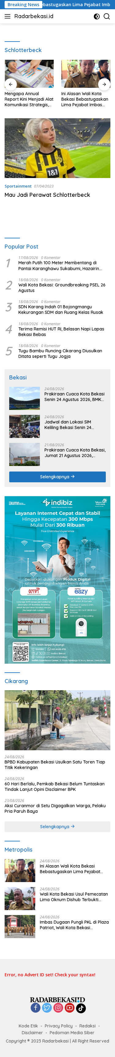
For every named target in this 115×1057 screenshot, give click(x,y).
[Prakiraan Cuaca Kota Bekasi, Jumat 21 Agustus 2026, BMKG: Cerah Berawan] (24, 454)
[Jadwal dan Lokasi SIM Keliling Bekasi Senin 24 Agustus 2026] (24, 426)
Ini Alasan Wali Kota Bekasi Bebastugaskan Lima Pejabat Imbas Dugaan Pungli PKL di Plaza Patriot (84, 99)
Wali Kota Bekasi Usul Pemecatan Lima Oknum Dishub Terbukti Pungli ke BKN (74, 896)
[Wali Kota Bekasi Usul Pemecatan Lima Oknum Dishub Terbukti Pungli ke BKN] (20, 898)
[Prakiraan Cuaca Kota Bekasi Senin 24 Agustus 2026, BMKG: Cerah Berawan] (24, 398)
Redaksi (87, 1026)
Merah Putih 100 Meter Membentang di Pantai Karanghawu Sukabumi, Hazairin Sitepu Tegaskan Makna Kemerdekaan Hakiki (58, 265)
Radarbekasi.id (33, 16)
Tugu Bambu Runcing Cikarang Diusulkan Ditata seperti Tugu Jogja (60, 353)
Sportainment (18, 186)
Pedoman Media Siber (72, 1032)
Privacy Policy (59, 1026)
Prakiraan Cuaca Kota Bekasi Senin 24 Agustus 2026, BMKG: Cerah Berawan (74, 396)
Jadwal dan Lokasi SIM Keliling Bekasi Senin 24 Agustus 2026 (67, 424)
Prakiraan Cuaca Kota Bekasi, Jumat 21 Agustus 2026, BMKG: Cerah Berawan (74, 452)
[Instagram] (58, 1008)
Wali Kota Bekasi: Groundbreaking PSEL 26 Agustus (61, 287)
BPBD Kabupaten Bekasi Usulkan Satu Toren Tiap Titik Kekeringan (55, 764)
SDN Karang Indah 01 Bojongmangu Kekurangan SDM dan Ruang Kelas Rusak (60, 309)
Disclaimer (32, 1032)
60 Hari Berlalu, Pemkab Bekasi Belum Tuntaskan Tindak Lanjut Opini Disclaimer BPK (55, 786)
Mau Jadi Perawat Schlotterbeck (47, 194)
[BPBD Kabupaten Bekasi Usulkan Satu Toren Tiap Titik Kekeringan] (57, 720)
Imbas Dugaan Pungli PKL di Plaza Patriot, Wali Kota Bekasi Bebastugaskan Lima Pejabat (74, 924)
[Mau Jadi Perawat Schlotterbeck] (57, 148)
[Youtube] (70, 1008)
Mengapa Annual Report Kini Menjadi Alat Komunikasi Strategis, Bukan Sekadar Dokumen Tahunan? (29, 99)
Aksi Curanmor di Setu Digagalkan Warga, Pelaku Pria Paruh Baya (55, 808)
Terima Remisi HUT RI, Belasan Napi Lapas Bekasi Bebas (61, 331)
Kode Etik (28, 1026)
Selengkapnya (55, 477)
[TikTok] (81, 1008)
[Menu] (9, 16)
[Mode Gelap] (96, 16)
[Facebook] (35, 1008)
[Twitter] (47, 1008)
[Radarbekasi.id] (57, 999)
